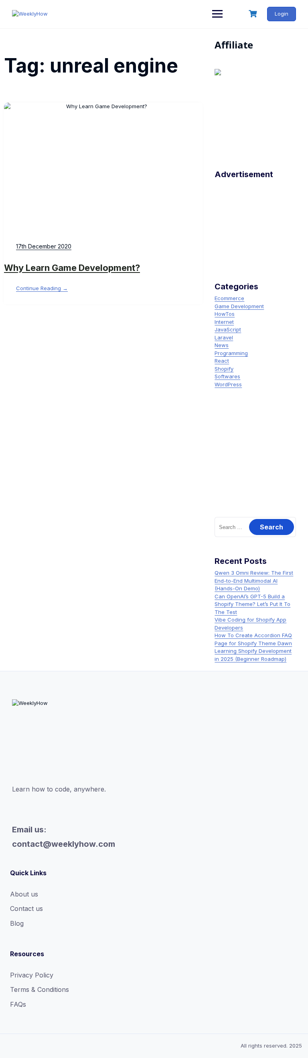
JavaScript (228, 329)
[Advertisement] (255, 222)
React (222, 360)
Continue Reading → (42, 288)
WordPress (228, 384)
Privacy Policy (31, 975)
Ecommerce (229, 298)
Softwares (227, 376)
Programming (231, 353)
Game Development (239, 306)
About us (24, 894)
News (222, 345)
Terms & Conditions (39, 989)
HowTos (225, 314)
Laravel (224, 337)
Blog (17, 923)
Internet (224, 322)
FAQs (18, 1004)
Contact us (26, 909)
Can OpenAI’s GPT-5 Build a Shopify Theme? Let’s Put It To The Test (252, 604)
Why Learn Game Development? (72, 267)
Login (281, 13)
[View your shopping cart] (254, 14)
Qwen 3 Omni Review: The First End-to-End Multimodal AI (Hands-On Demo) (254, 580)
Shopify (224, 368)
